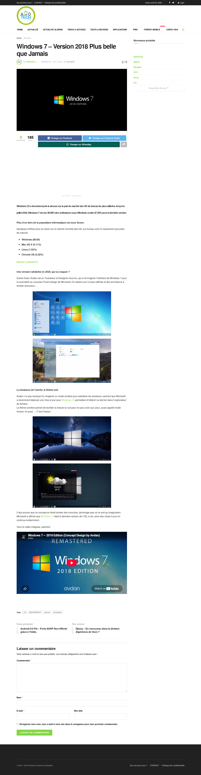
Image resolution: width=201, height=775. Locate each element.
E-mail (21, 710)
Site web (78, 710)
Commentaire (24, 660)
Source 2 (33, 262)
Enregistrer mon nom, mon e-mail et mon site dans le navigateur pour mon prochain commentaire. (69, 724)
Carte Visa (172, 29)
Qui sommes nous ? (25, 2)
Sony (136, 77)
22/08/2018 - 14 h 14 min (51, 61)
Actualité (33, 29)
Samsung (138, 56)
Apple (136, 61)
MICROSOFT (35, 612)
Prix (135, 29)
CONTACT (38, 2)
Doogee (137, 67)
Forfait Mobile (154, 28)
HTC (136, 72)
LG (135, 82)
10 (25, 612)
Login (181, 2)
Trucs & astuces (77, 29)
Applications (120, 29)
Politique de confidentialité (55, 2)
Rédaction (31, 61)
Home (20, 29)
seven (47, 612)
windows (57, 612)
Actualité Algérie (53, 29)
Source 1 (22, 262)
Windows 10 (68, 400)
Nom (20, 697)
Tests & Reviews (99, 29)
